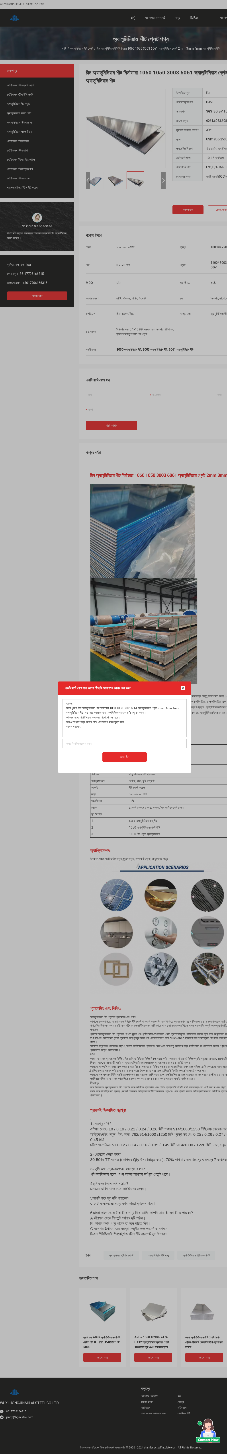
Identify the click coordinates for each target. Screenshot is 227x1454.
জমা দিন (124, 757)
